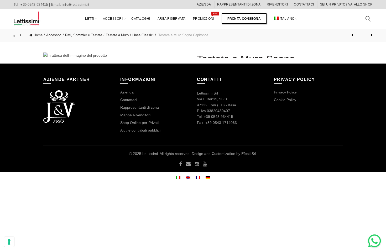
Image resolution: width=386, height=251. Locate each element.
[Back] (17, 35)
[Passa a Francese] (198, 177)
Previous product (355, 35)
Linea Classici (143, 35)
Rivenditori (277, 4)
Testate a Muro (117, 35)
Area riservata (172, 18)
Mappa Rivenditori (135, 115)
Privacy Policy (285, 92)
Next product (368, 35)
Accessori (113, 18)
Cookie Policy (285, 100)
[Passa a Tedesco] (208, 177)
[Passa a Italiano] (178, 177)
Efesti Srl (248, 153)
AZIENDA (204, 4)
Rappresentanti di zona (239, 4)
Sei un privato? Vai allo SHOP (346, 4)
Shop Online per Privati (139, 123)
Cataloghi (140, 18)
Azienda (127, 92)
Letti (89, 18)
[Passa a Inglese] (188, 177)
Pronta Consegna (244, 18)
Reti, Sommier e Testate (83, 35)
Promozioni (205, 16)
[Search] (368, 19)
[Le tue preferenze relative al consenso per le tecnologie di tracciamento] (9, 242)
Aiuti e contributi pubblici (140, 130)
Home (38, 35)
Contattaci (304, 4)
